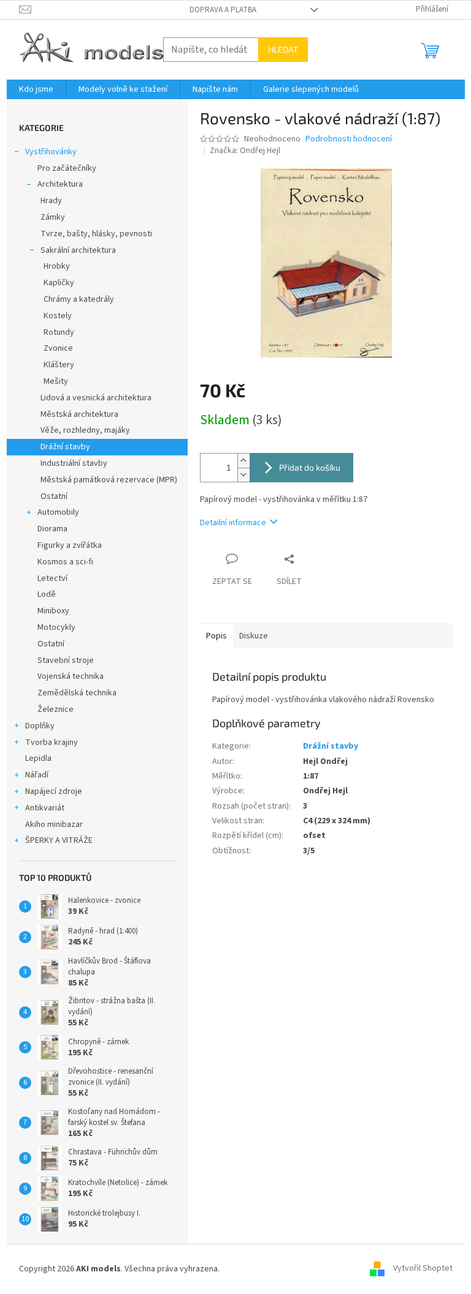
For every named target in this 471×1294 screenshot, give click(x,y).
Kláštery (59, 365)
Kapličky (59, 283)
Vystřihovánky (51, 152)
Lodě (46, 594)
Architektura (60, 184)
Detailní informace (233, 523)
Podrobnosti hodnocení (348, 139)
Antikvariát (44, 808)
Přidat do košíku (309, 467)
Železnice (55, 709)
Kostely (58, 316)
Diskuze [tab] (253, 636)
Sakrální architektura (78, 250)
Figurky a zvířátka (69, 545)
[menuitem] (36, 89)
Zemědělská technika (77, 693)
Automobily (58, 512)
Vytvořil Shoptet (423, 1269)
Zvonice (58, 348)
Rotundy (59, 332)
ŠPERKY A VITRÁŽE (59, 840)
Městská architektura (79, 414)
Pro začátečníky (66, 168)
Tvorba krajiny (51, 742)
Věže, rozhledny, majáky (85, 430)
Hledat (283, 49)
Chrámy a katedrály (79, 299)
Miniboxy (53, 611)
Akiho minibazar (54, 824)
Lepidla (38, 758)
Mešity (56, 381)
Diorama (52, 529)
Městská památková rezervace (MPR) (108, 480)
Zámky (52, 217)
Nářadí (36, 775)
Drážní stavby (65, 447)
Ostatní (53, 496)
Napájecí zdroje (53, 791)
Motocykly (56, 627)
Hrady (51, 201)
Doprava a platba (223, 9)
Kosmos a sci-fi (65, 562)
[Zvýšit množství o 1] (243, 461)
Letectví (52, 578)
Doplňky (40, 726)
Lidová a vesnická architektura (95, 398)
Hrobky (57, 266)
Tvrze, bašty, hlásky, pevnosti (96, 234)
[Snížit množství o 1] (243, 475)
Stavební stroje (65, 660)
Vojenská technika (70, 676)
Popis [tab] (216, 636)
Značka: (245, 150)
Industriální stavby (73, 463)
